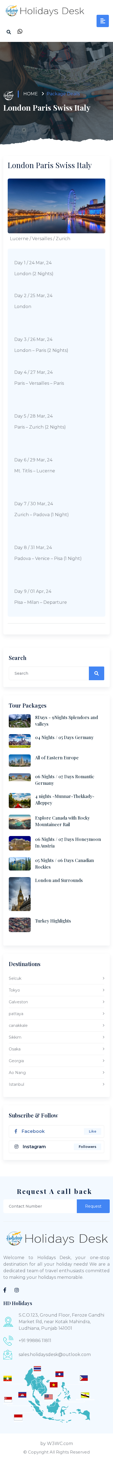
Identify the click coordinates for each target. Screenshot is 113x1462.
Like (92, 1131)
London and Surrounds (59, 880)
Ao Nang (17, 1072)
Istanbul (16, 1084)
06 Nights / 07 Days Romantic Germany (64, 780)
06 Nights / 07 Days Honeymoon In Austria (68, 842)
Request (93, 1206)
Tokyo (14, 990)
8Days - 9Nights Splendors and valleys (66, 720)
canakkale (18, 1025)
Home (30, 93)
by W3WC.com (56, 1443)
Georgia (16, 1060)
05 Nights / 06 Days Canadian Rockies (64, 863)
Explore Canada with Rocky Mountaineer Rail (62, 821)
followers (87, 1147)
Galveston (18, 1001)
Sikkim (15, 1037)
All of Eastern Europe (57, 757)
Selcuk (15, 978)
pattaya (16, 1013)
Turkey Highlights (53, 921)
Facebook (33, 1131)
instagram (34, 1146)
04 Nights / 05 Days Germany (64, 737)
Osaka (15, 1049)
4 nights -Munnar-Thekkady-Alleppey (64, 799)
